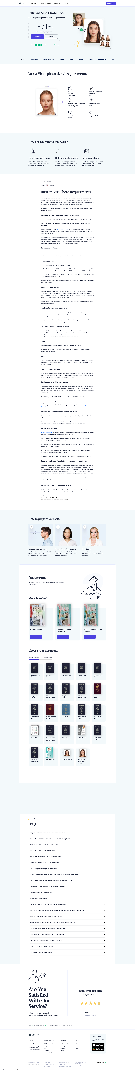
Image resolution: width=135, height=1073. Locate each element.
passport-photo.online (62, 229)
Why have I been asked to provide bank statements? (47, 928)
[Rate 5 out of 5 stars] (99, 1003)
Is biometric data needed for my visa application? (46, 857)
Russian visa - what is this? (38, 898)
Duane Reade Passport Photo (98, 738)
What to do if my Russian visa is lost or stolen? (45, 845)
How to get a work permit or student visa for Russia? (47, 886)
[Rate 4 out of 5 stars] (95, 1003)
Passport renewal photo (35, 676)
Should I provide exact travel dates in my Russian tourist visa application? (54, 875)
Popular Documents (34, 657)
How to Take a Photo (65, 1043)
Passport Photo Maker (82, 676)
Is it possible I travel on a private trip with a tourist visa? (48, 833)
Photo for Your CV (82, 738)
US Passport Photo (49, 676)
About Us (78, 1043)
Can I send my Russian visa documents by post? (46, 940)
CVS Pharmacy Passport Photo (82, 696)
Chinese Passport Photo (99, 696)
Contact (77, 1048)
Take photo (51, 36)
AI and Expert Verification (66, 1046)
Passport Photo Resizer (34, 1043)
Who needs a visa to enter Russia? (41, 952)
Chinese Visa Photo (49, 1052)
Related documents (47, 657)
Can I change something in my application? (44, 869)
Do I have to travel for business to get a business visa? (48, 904)
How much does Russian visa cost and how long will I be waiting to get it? (54, 922)
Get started (36, 637)
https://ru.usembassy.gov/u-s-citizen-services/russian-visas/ (54, 499)
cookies (14, 1070)
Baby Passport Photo (66, 696)
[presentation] (67, 536)
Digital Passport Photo (98, 676)
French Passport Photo (51, 717)
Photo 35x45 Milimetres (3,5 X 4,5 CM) (82, 761)
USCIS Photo (47, 1048)
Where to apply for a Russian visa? (41, 946)
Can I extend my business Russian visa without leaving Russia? (50, 839)
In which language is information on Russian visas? (46, 916)
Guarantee (62, 1048)
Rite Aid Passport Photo (82, 717)
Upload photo (110, 3)
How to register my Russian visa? (41, 892)
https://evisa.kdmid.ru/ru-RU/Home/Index (50, 497)
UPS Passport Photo (97, 717)
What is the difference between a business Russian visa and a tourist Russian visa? (57, 910)
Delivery (62, 1050)
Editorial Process (80, 1046)
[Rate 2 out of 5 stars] (86, 1003)
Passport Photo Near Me (35, 696)
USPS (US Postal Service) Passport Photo (50, 739)
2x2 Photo (46, 1050)
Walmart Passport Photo (66, 738)
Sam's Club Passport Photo (35, 760)
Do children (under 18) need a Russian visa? (44, 863)
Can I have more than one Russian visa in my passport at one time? (52, 881)
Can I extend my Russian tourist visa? (42, 851)
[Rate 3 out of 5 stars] (90, 1003)
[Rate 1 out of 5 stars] (82, 1003)
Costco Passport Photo (35, 717)
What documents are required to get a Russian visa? (47, 934)
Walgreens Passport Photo (50, 696)
